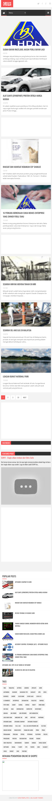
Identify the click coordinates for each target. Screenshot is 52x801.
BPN (39, 692)
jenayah (6, 713)
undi (38, 747)
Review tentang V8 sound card (25, 613)
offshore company (20, 722)
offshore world (8, 726)
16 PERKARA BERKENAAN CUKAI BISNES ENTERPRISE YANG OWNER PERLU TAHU (31, 655)
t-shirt (20, 747)
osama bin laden (28, 730)
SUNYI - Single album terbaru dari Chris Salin (17, 457)
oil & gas (18, 726)
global (20, 705)
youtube (24, 751)
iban (12, 709)
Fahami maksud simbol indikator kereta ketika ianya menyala (31, 624)
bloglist (33, 692)
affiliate (34, 688)
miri (26, 717)
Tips (26, 747)
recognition (23, 738)
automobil (6, 692)
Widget (12, 751)
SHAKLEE (34, 743)
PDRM (37, 730)
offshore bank (7, 722)
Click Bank (21, 696)
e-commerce (7, 700)
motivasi (32, 717)
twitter (38, 3)
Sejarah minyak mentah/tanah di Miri (19, 284)
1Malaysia (11, 688)
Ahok (40, 688)
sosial (13, 747)
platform (38, 734)
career (13, 696)
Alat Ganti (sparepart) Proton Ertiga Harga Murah (31, 592)
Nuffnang (41, 717)
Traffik (32, 747)
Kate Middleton (34, 713)
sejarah (27, 743)
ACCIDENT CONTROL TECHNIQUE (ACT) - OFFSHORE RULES (31, 644)
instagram (50, 3)
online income (7, 730)
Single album (42, 743)
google (46, 3)
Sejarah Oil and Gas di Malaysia (17, 330)
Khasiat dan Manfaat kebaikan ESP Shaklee (22, 166)
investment (38, 709)
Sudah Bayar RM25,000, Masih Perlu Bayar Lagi (24, 49)
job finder (13, 713)
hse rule (6, 709)
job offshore (22, 713)
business (6, 696)
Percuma (15, 734)
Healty (34, 705)
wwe (18, 751)
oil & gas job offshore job (31, 726)
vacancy (45, 747)
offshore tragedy (32, 722)
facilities (33, 700)
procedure (6, 738)
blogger (14, 692)
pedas (43, 730)
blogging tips (24, 692)
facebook (42, 3)
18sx (5, 688)
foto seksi (6, 705)
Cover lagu (30, 696)
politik (45, 734)
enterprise (16, 700)
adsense (26, 688)
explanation (25, 700)
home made (42, 705)
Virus (5, 751)
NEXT (24, 397)
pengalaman (7, 734)
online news (17, 730)
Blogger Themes (37, 798)
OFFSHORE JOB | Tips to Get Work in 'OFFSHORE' (16, 665)
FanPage (41, 700)
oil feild (43, 726)
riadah (38, 738)
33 (18, 397)
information (20, 709)
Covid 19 (38, 696)
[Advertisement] (26, 127)
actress (19, 688)
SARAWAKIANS (18, 743)
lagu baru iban (8, 717)
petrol (22, 734)
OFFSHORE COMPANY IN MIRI (23, 582)
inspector (29, 709)
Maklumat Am (18, 717)
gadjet (14, 705)
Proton (14, 738)
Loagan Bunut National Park (16, 376)
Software (6, 747)
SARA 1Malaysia (8, 743)
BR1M (45, 692)
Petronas (29, 734)
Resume (31, 738)
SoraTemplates (23, 798)
